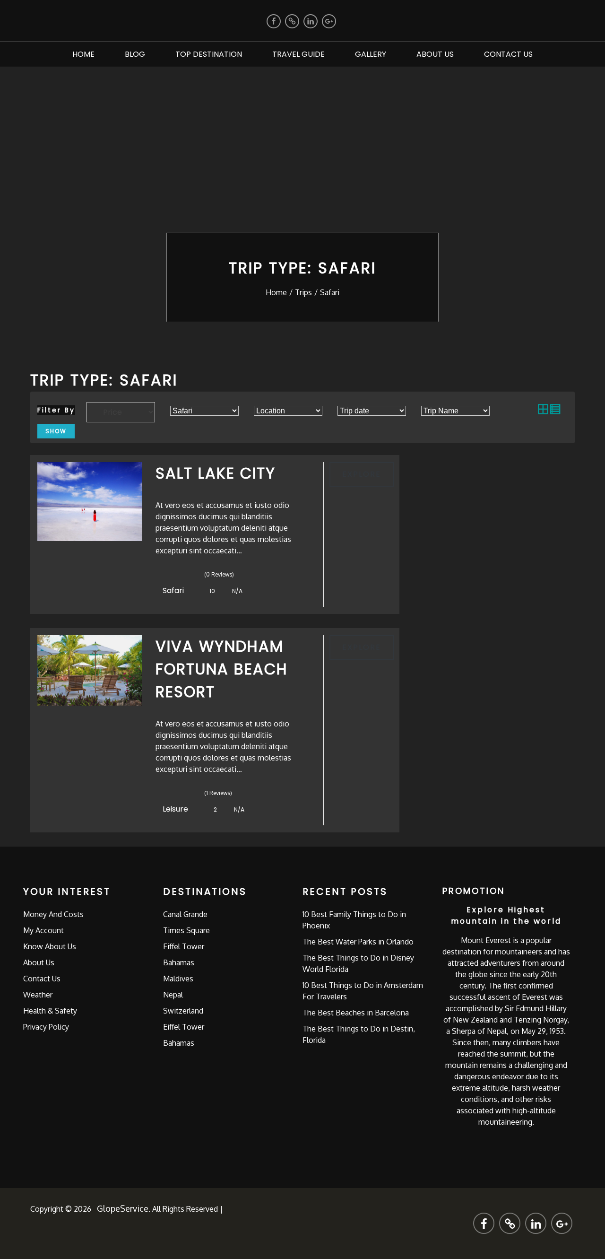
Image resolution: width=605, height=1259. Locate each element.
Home (83, 54)
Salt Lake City (216, 473)
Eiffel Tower (183, 946)
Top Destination (208, 54)
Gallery (370, 54)
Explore (361, 474)
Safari (174, 590)
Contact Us (508, 54)
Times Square (186, 930)
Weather (37, 994)
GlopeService (122, 1208)
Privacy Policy (46, 1027)
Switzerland (183, 1010)
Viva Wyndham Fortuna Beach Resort (222, 669)
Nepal (173, 994)
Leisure (176, 809)
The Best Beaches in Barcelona (355, 1012)
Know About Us (49, 946)
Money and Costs (53, 914)
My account (43, 930)
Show (56, 431)
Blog (135, 54)
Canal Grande (185, 914)
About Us (435, 54)
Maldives (178, 978)
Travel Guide (298, 54)
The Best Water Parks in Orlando (358, 941)
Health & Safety (50, 1010)
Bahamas (178, 962)
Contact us (41, 978)
